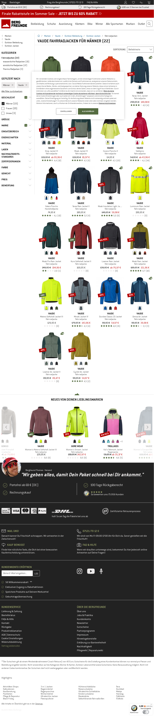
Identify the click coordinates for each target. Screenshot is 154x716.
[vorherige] (6, 427)
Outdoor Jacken (93, 36)
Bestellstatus (8, 615)
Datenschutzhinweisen (107, 103)
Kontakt (5, 623)
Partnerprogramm (86, 630)
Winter (99, 24)
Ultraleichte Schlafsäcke (89, 691)
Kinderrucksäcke (86, 693)
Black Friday (8, 698)
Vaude (57, 36)
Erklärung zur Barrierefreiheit (91, 642)
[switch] (146, 712)
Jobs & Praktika (85, 615)
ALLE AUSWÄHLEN (88, 111)
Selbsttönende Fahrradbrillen (91, 698)
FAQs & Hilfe (8, 619)
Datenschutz (13, 634)
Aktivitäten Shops (10, 686)
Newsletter (82, 623)
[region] (78, 95)
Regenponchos (47, 691)
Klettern (79, 24)
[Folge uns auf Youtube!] (93, 572)
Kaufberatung (9, 691)
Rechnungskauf (52, 7)
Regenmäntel (47, 689)
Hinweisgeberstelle (86, 638)
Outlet (141, 24)
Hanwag (119, 693)
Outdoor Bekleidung (73, 36)
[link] (16, 36)
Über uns (81, 611)
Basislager (15, 2)
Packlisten (7, 693)
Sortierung (119, 49)
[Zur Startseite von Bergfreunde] (15, 23)
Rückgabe (6, 626)
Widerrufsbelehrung (12, 641)
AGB (4, 634)
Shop (4, 2)
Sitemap (39, 703)
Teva (118, 686)
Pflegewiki (82, 650)
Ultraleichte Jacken (49, 696)
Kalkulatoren (8, 689)
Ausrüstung (65, 24)
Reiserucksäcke (85, 689)
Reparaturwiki (96, 650)
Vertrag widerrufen (11, 645)
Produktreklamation (12, 630)
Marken (130, 24)
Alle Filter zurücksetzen (12, 91)
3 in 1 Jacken (47, 686)
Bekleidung (37, 24)
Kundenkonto (84, 619)
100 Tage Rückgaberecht (94, 7)
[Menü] (151, 705)
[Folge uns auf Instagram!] (82, 572)
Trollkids (119, 698)
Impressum (82, 634)
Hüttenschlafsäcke (86, 686)
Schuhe (51, 24)
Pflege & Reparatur (11, 696)
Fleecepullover (47, 698)
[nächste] (147, 427)
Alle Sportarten (114, 24)
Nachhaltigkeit (84, 646)
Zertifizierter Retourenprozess (125, 511)
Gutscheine (83, 626)
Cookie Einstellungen (12, 638)
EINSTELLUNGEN (66, 111)
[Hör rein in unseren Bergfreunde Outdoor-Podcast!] (103, 572)
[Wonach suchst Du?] (150, 24)
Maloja (119, 691)
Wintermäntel (47, 693)
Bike (90, 24)
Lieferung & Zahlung (12, 611)
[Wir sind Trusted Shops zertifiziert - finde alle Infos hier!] (87, 494)
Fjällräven (120, 696)
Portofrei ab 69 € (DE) (17, 7)
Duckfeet (120, 689)
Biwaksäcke (83, 696)
